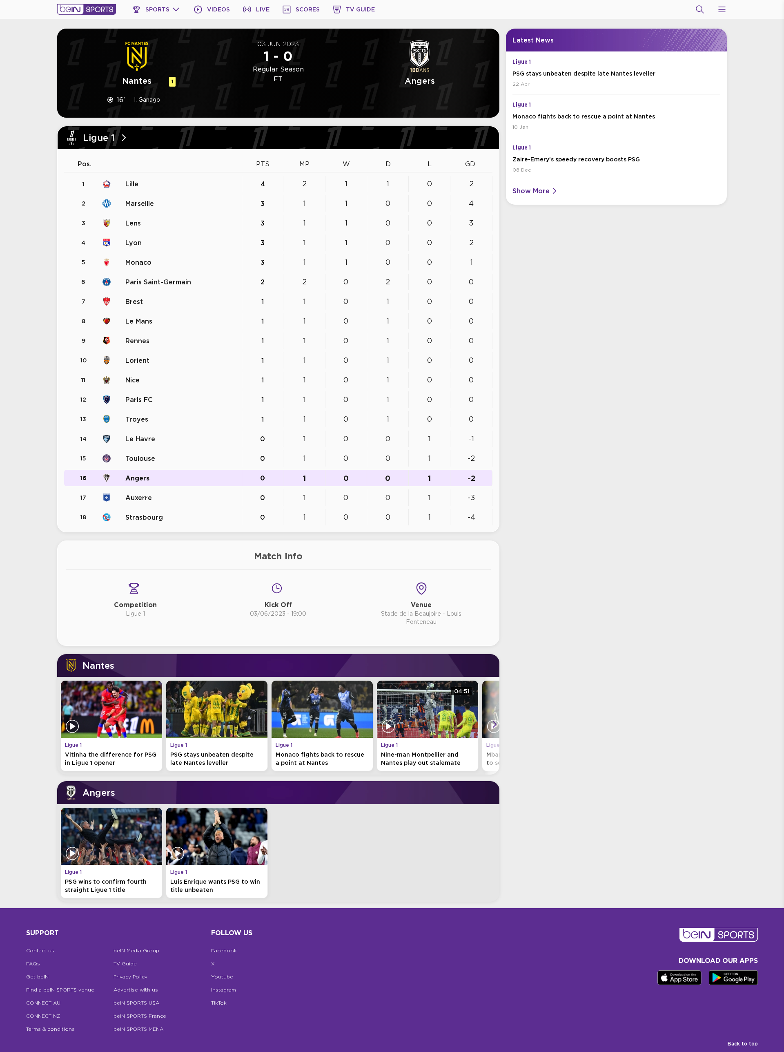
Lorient (137, 360)
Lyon (133, 242)
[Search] (700, 9)
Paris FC (139, 399)
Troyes (136, 419)
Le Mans (138, 321)
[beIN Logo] (86, 9)
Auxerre (138, 497)
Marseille (139, 203)
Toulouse (140, 458)
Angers (137, 478)
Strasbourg (144, 517)
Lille (131, 184)
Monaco (138, 262)
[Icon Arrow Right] (494, 724)
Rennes (137, 340)
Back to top (743, 1043)
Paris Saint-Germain (158, 282)
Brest (134, 301)
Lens (133, 223)
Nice (132, 380)
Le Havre (140, 438)
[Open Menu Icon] (722, 9)
